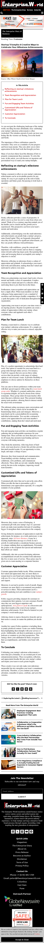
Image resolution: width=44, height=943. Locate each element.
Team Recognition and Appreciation (20, 95)
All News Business (20, 538)
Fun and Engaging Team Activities (19, 103)
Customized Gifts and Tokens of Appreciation (18, 108)
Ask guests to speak (19, 605)
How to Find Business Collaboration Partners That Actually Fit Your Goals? (28, 751)
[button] (13, 689)
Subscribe (37, 10)
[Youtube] (42, 298)
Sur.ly (26, 924)
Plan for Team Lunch (14, 99)
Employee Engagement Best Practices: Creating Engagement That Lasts (29, 713)
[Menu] (42, 13)
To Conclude (10, 118)
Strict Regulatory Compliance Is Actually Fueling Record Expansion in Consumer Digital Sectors (29, 764)
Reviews (30, 10)
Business (6, 34)
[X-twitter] (42, 289)
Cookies (37, 934)
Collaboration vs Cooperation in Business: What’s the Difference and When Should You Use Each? (29, 725)
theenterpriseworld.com (22, 919)
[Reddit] (42, 302)
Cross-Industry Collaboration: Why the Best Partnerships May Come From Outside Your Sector (29, 738)
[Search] (2, 13)
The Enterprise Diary (18, 10)
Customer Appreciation (15, 114)
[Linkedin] (42, 285)
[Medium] (42, 293)
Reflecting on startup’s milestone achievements (19, 90)
